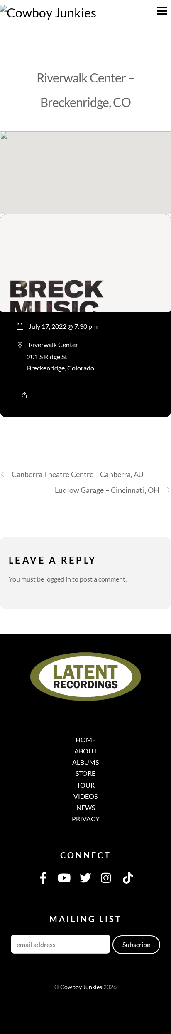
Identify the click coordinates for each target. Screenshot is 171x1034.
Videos (85, 796)
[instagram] (107, 877)
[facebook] (43, 877)
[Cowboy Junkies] (48, 12)
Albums (85, 762)
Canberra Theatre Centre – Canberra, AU (78, 474)
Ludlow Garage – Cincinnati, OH (107, 490)
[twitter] (85, 877)
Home (86, 739)
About (85, 751)
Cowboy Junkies (81, 987)
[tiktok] (128, 877)
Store (85, 773)
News (85, 807)
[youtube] (64, 877)
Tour (86, 785)
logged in (58, 579)
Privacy (86, 819)
